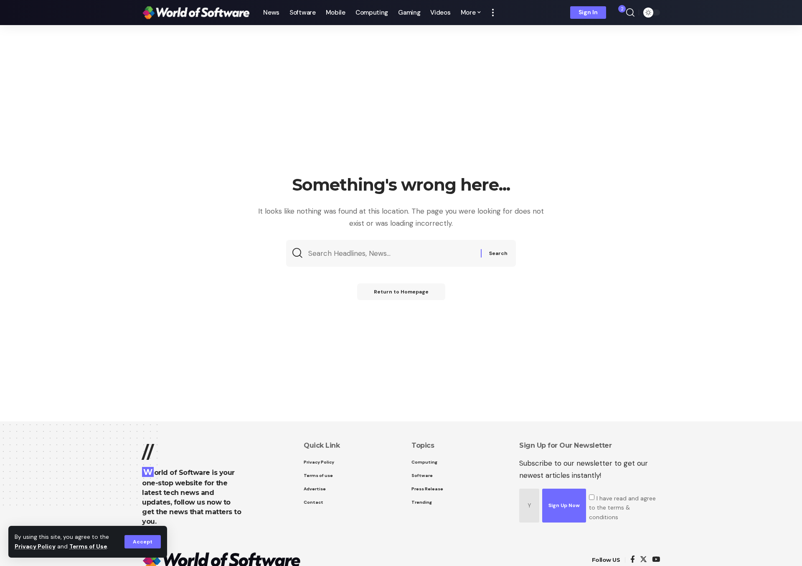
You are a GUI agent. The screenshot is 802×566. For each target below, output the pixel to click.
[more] (493, 12)
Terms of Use (88, 546)
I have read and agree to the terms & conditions (622, 508)
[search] (630, 12)
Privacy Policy (35, 546)
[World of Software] (196, 12)
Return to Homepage (401, 291)
